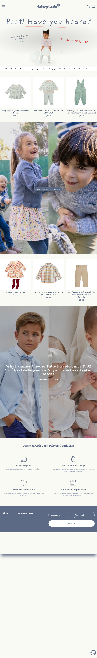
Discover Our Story (48, 379)
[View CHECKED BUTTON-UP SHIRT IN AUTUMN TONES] (48, 274)
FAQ (52, 578)
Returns (54, 590)
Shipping (54, 594)
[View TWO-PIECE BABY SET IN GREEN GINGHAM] (48, 92)
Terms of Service (58, 598)
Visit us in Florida (59, 493)
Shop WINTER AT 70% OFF (48, 189)
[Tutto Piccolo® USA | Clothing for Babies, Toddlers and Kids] (48, 6)
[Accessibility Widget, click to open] (93, 652)
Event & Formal (8, 590)
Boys (4, 586)
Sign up (71, 523)
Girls (4, 582)
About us (54, 582)
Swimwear (6, 594)
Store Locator (57, 614)
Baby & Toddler (8, 578)
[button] (88, 6)
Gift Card (6, 598)
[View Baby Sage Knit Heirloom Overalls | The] (81, 92)
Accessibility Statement (61, 602)
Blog (53, 606)
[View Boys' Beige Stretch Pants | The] (81, 274)
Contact (54, 586)
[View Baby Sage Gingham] (15, 92)
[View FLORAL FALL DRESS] (15, 274)
